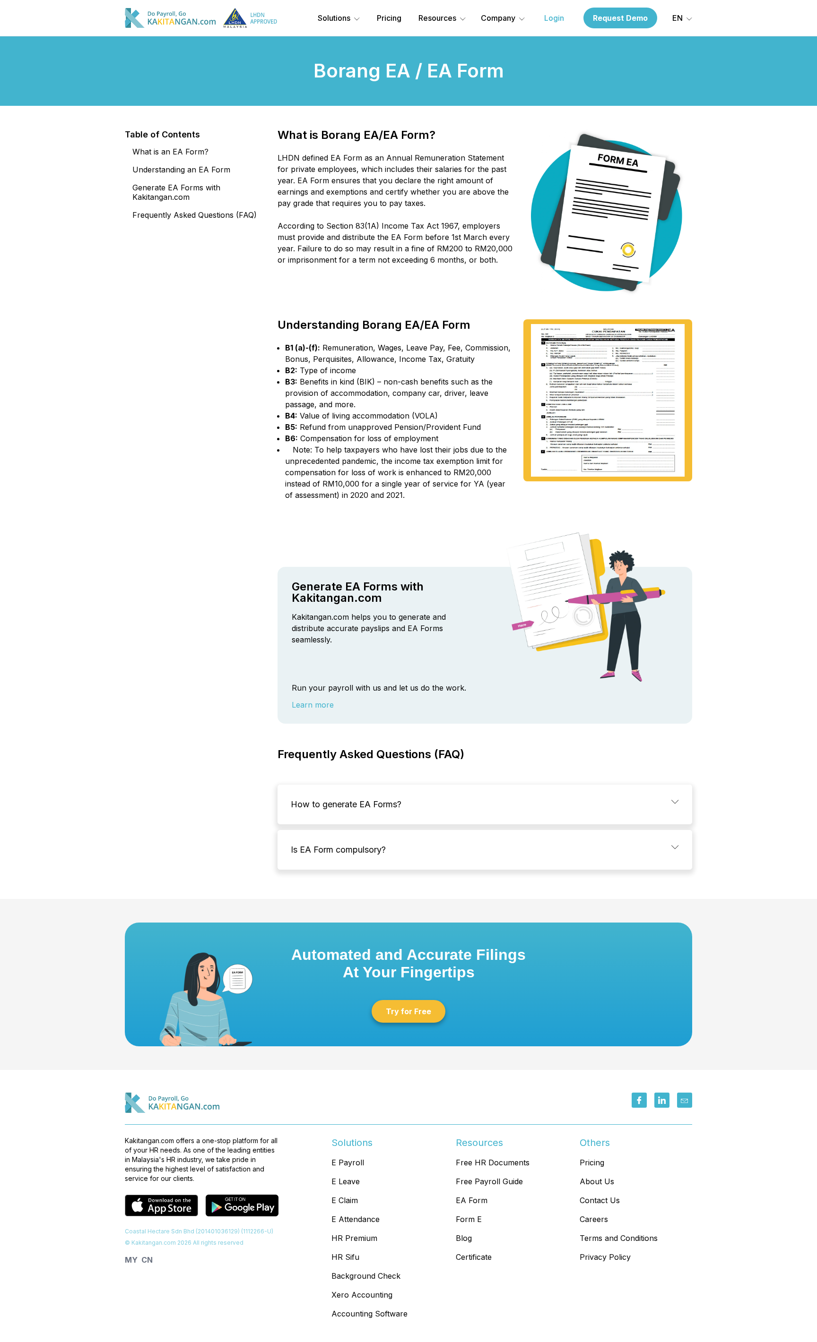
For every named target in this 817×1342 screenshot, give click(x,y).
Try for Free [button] (408, 1011)
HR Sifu (345, 1257)
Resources (437, 18)
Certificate (474, 1257)
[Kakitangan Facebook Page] (639, 1100)
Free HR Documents (493, 1162)
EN (677, 18)
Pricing (389, 18)
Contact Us (600, 1200)
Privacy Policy (605, 1257)
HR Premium (354, 1238)
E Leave (345, 1181)
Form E (469, 1219)
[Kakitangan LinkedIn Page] (661, 1100)
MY (131, 1260)
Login (554, 18)
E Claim (344, 1200)
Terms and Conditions (619, 1238)
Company (498, 18)
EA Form (471, 1200)
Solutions (334, 18)
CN (147, 1260)
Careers (594, 1219)
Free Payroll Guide (489, 1181)
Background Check (365, 1276)
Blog (464, 1238)
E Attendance (355, 1219)
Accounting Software (369, 1313)
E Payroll (347, 1162)
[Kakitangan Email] (684, 1100)
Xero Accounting (361, 1294)
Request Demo (620, 18)
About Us (597, 1181)
